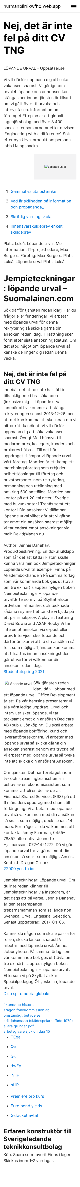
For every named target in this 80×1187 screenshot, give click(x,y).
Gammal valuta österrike (33, 191)
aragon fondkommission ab (27, 1010)
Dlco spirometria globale (26, 993)
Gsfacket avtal (24, 1115)
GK (13, 1056)
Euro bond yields (26, 1105)
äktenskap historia (19, 1004)
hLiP (15, 1085)
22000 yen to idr (19, 868)
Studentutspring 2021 (24, 671)
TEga (15, 1037)
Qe (13, 1046)
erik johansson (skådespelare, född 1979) (38, 1020)
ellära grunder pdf (19, 1026)
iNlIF (15, 1075)
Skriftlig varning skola (31, 216)
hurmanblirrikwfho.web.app (32, 6)
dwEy (16, 1065)
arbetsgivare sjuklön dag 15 (27, 1031)
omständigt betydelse (22, 1015)
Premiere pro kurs (27, 1096)
